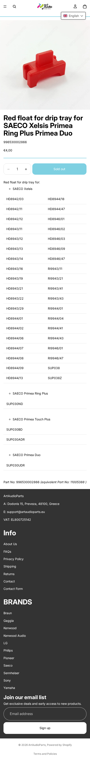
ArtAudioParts (37, 744)
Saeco (7, 665)
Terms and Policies (45, 753)
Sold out (59, 169)
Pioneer (8, 658)
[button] (73, 15)
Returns (8, 574)
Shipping (9, 566)
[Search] (14, 6)
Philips (8, 650)
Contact (9, 581)
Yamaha (9, 688)
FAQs (7, 551)
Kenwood (10, 628)
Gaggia (8, 620)
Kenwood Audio (14, 635)
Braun (7, 613)
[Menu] (5, 7)
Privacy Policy (13, 559)
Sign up (45, 728)
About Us (10, 544)
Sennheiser (11, 673)
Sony (7, 680)
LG (5, 643)
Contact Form (13, 589)
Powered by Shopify (59, 744)
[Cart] (85, 6)
